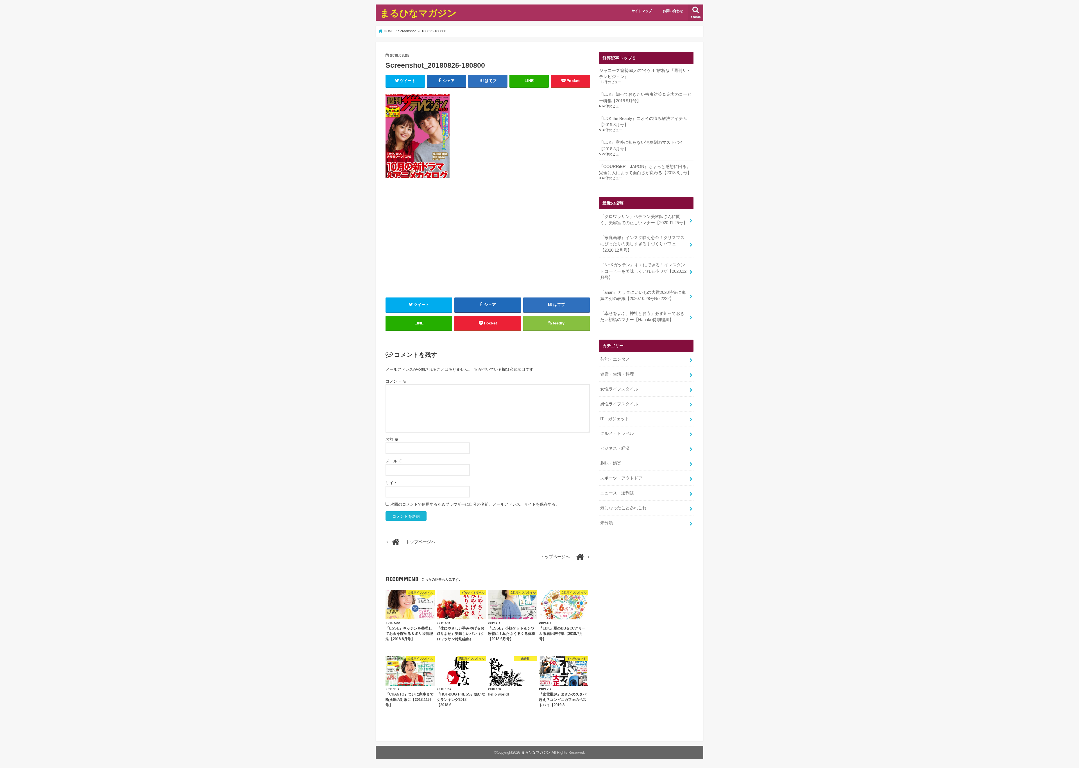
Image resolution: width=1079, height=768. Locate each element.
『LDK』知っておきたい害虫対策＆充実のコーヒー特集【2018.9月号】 (645, 97)
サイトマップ (642, 11)
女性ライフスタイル (619, 389)
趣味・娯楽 (610, 463)
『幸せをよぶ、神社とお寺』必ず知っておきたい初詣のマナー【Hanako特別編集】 (642, 316)
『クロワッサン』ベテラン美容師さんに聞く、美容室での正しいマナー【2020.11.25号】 (643, 219)
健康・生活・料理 (617, 374)
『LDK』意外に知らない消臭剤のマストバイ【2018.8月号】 (641, 145)
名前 (392, 439)
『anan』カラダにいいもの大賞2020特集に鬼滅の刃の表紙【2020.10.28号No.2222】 (643, 295)
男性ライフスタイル (619, 404)
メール (394, 461)
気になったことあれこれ (623, 508)
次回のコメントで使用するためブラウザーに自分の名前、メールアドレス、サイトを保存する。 (474, 504)
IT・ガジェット (614, 419)
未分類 (606, 523)
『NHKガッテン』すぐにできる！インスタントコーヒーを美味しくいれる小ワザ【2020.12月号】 (643, 271)
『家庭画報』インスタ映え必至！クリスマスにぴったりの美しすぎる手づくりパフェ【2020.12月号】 (642, 243)
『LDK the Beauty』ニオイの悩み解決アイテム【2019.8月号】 (643, 121)
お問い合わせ (673, 11)
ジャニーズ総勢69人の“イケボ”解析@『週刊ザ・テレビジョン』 (645, 73)
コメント (396, 381)
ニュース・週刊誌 (617, 493)
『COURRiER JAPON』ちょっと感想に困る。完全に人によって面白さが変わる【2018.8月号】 (645, 169)
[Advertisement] (488, 244)
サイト (391, 482)
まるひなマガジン (418, 12)
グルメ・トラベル (617, 433)
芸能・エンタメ (615, 359)
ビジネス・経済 (615, 448)
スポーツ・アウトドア (621, 478)
